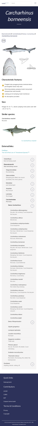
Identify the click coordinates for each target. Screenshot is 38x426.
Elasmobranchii (6, 34)
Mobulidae (10, 184)
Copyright (6, 414)
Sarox (25, 424)
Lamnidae (9, 195)
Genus (28, 34)
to (29, 141)
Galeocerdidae (15, 177)
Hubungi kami (8, 382)
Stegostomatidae (11, 171)
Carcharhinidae (17, 34)
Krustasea (12, 364)
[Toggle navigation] (35, 3)
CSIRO (5, 394)
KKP (5, 398)
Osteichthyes (10, 160)
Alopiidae (9, 189)
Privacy (6, 410)
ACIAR (5, 391)
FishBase (5, 150)
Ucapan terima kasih (10, 401)
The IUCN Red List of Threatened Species (15, 152)
